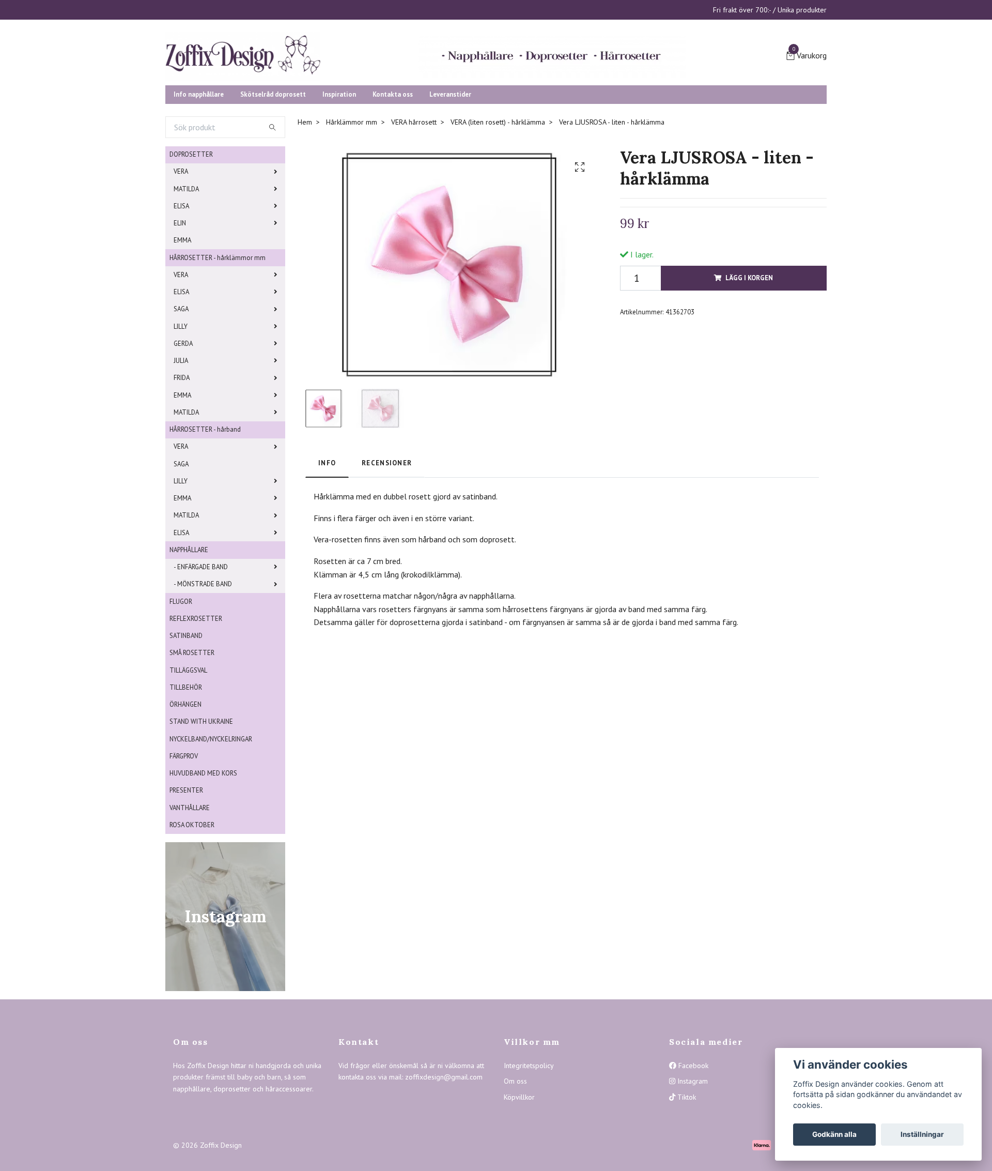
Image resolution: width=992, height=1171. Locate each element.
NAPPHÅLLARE (188, 629)
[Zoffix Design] (346, 89)
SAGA (181, 388)
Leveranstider (450, 174)
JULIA (181, 440)
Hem (305, 201)
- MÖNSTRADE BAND (203, 663)
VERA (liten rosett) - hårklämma (498, 201)
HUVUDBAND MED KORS (203, 852)
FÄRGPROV (183, 835)
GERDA (183, 423)
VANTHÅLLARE (189, 887)
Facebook (692, 1145)
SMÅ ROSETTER (191, 732)
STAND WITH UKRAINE (201, 801)
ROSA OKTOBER (191, 904)
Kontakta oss (393, 174)
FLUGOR (180, 681)
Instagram (691, 1160)
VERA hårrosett (414, 201)
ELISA (181, 285)
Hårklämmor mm (351, 201)
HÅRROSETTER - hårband (205, 509)
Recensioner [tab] (387, 542)
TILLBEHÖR (185, 767)
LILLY (181, 406)
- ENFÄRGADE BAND (201, 646)
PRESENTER (186, 869)
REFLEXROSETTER (195, 698)
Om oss (515, 1160)
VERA (181, 251)
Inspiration (339, 174)
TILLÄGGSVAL (188, 750)
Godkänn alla (834, 1134)
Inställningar (922, 1134)
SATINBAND (186, 715)
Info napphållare (199, 174)
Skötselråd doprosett (273, 174)
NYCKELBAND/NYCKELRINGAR (210, 818)
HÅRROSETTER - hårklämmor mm (217, 337)
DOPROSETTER (191, 234)
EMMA (182, 319)
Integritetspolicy (529, 1145)
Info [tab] (327, 542)
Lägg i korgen (749, 357)
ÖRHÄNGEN (185, 784)
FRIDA (182, 457)
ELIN (180, 302)
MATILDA (186, 268)
